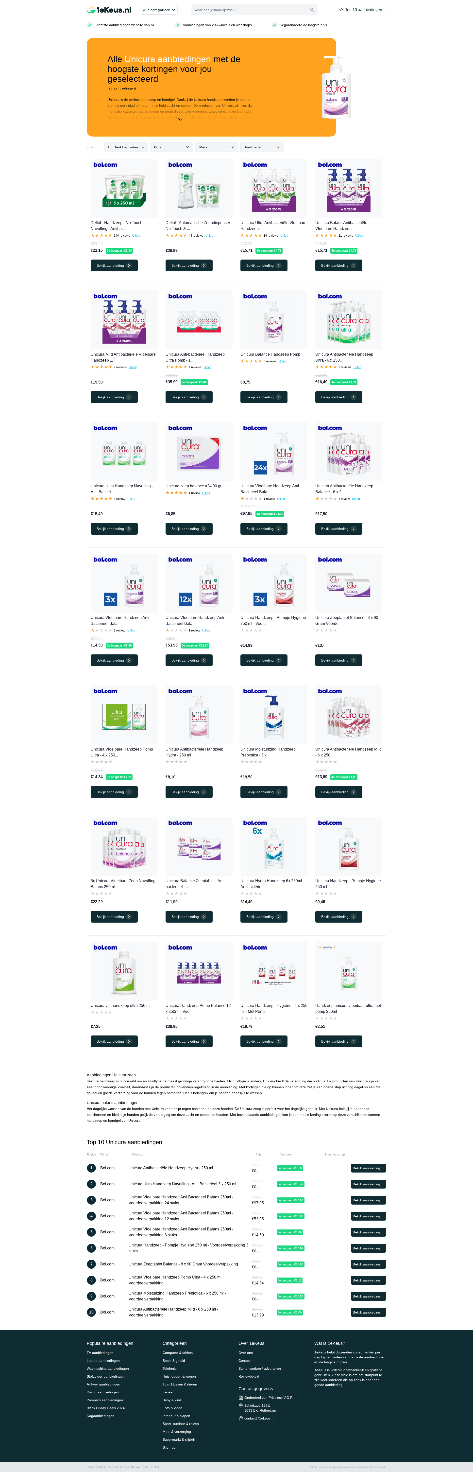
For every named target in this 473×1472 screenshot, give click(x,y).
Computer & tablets (178, 1353)
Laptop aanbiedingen (103, 1361)
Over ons (245, 1353)
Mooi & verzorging (177, 1432)
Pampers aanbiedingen (105, 1400)
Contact (244, 1361)
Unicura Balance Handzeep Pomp (270, 354)
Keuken (168, 1392)
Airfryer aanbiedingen (103, 1384)
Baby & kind (172, 1400)
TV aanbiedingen (100, 1353)
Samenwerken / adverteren (259, 1368)
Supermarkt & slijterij (179, 1439)
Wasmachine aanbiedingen (108, 1368)
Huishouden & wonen (179, 1376)
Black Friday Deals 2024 (106, 1408)
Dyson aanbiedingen (103, 1392)
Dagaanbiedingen (100, 1416)
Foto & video (172, 1408)
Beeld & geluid (174, 1361)
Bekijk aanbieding (367, 1168)
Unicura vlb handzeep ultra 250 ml (121, 1005)
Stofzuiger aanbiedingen (106, 1376)
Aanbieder (253, 147)
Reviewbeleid (248, 1376)
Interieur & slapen (176, 1416)
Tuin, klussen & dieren (180, 1384)
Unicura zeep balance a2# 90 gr (193, 486)
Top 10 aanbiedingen (363, 10)
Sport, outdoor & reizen (181, 1424)
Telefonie (170, 1368)
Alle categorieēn (156, 10)
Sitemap (169, 1447)
